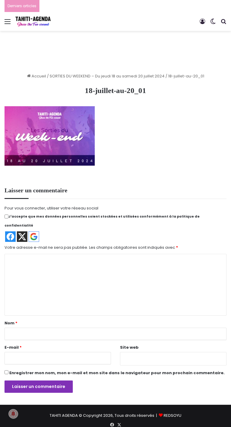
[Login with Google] (34, 236)
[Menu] (8, 24)
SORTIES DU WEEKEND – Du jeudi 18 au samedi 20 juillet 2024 (107, 76)
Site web (129, 347)
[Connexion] (202, 24)
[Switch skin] (213, 24)
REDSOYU (172, 415)
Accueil (38, 76)
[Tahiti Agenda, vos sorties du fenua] (33, 21)
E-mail (13, 347)
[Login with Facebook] (10, 236)
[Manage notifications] (13, 414)
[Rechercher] (223, 24)
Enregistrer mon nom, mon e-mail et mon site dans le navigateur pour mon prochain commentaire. (117, 373)
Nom (11, 323)
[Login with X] (22, 236)
